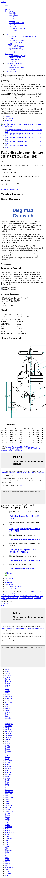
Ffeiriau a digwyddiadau (17, 40)
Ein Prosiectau (14, 60)
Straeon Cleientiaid (15, 58)
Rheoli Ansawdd (15, 48)
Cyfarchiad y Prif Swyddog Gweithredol (23, 36)
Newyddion (9, 54)
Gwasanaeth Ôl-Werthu (17, 67)
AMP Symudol (15, 594)
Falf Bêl (12, 21)
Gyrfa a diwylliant (15, 42)
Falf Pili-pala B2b (12, 598)
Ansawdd (8, 44)
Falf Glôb (12, 19)
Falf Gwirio (13, 17)
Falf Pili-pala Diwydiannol (10, 596)
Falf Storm (13, 30)
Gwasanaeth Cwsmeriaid (13, 63)
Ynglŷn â (8, 34)
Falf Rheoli (13, 27)
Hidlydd (12, 32)
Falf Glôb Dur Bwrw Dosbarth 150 (24, 539)
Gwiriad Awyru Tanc (16, 23)
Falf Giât (12, 13)
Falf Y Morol (34, 596)
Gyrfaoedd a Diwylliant (17, 56)
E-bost (21, 189)
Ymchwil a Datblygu (16, 46)
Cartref (7, 9)
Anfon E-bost (5, 603)
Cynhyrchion (9, 11)
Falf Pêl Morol (25, 596)
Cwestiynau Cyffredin (16, 69)
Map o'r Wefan (37, 592)
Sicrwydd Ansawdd (16, 50)
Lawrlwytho (13, 65)
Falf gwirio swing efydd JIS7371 (20, 446)
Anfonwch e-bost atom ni (9, 189)
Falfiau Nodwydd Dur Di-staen (23, 569)
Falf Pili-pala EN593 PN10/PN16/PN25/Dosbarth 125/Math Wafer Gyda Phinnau (20, 449)
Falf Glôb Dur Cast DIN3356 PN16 (24, 560)
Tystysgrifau (13, 52)
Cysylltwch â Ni (10, 71)
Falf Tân (12, 25)
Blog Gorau (5, 594)
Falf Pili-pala (13, 15)
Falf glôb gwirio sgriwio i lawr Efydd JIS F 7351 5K (22, 551)
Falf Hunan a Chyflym (17, 28)
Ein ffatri (12, 38)
